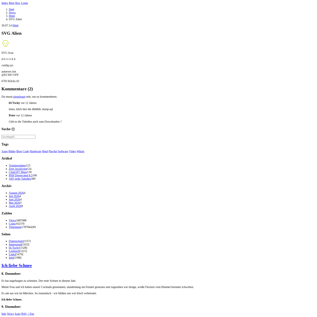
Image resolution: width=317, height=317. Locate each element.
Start (11, 9)
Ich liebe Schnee (16, 265)
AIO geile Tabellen (20, 178)
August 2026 (16, 192)
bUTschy (14, 247)
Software (63, 151)
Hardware (35, 151)
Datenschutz (16, 241)
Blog (11, 3)
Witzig (80, 151)
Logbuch (14, 251)
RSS (24, 313)
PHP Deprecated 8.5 (20, 175)
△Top (30, 313)
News (12, 12)
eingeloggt (19, 96)
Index (4, 3)
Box (17, 3)
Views (12, 220)
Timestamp (15, 227)
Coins (12, 223)
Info (11, 257)
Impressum (15, 244)
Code (26, 151)
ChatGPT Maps (18, 172)
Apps (4, 151)
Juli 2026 (14, 196)
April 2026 (15, 206)
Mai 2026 (14, 202)
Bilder (12, 151)
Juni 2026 (14, 199)
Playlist (53, 151)
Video (72, 151)
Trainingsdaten (17, 165)
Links (12, 254)
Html (12, 15)
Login (24, 3)
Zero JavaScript (18, 168)
